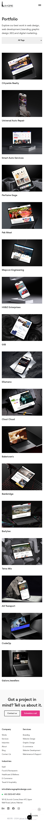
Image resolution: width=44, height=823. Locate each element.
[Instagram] (18, 808)
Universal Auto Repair (13, 121)
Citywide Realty (10, 83)
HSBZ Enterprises (11, 307)
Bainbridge (7, 494)
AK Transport (8, 606)
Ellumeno (7, 382)
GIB (4, 345)
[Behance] (3, 808)
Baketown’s (8, 457)
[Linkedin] (8, 808)
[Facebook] (13, 808)
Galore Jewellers (10, 681)
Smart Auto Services (13, 158)
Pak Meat (7, 232)
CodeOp (6, 643)
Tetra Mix (7, 569)
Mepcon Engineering (13, 270)
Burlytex (6, 531)
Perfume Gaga (9, 195)
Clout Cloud (8, 419)
